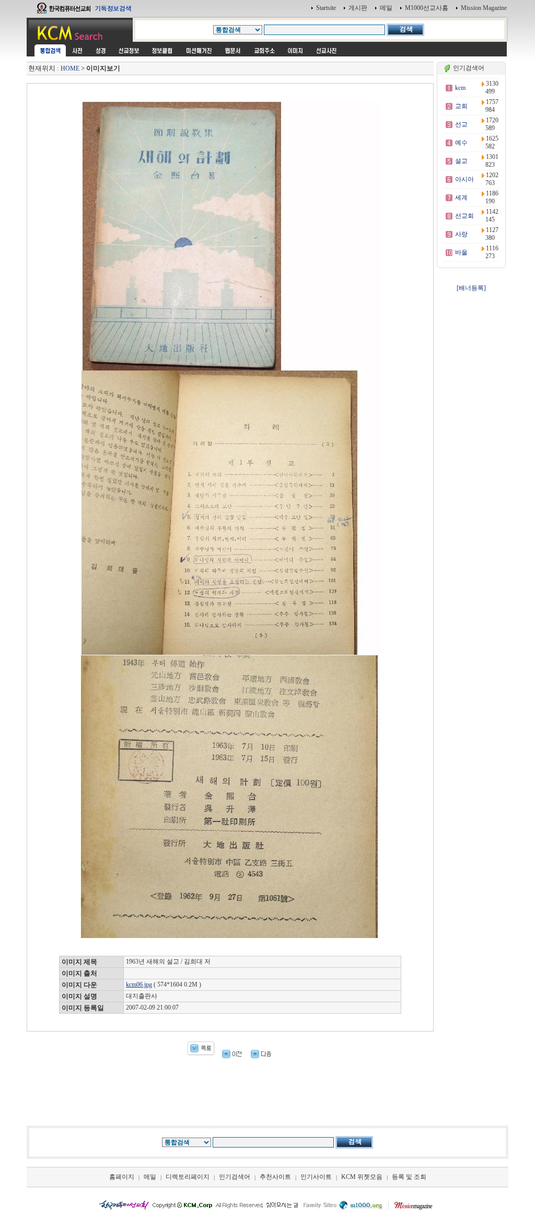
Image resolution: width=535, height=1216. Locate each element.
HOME (70, 68)
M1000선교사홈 (426, 7)
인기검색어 (234, 1176)
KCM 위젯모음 (361, 1176)
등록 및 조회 (409, 1176)
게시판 (357, 7)
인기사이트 (316, 1176)
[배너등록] (471, 288)
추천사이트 (275, 1176)
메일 (386, 7)
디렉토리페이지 (188, 1176)
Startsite (326, 7)
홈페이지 (121, 1176)
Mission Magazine (484, 7)
